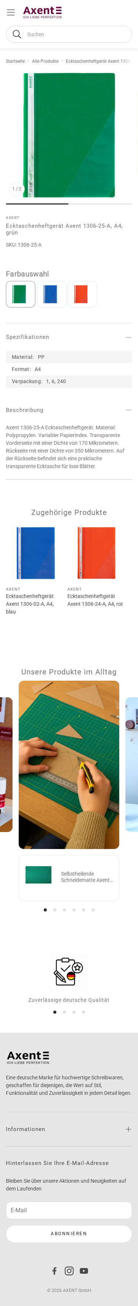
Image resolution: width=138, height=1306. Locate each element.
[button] (69, 34)
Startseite (15, 61)
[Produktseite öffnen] (35, 552)
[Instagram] (69, 1271)
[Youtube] (83, 1271)
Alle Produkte (45, 61)
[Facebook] (54, 1271)
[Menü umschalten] (11, 12)
